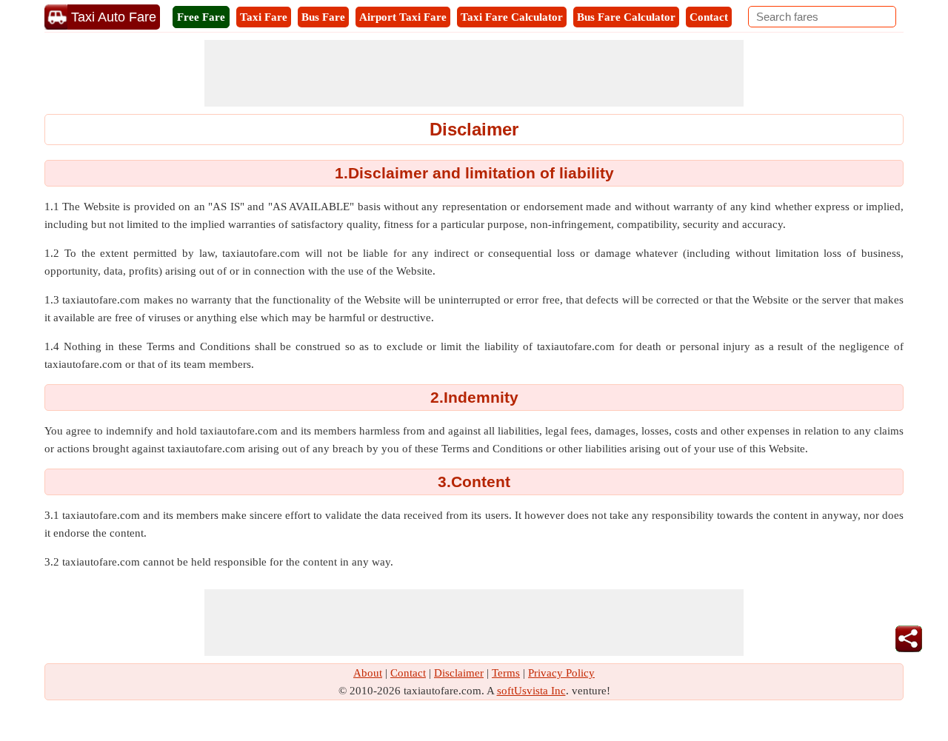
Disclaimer (459, 673)
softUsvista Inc (531, 691)
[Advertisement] (474, 73)
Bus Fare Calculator (626, 17)
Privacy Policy (561, 673)
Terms (506, 673)
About (367, 673)
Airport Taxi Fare (403, 17)
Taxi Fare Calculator (512, 17)
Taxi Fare (263, 17)
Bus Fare (323, 17)
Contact (709, 17)
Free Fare (201, 17)
